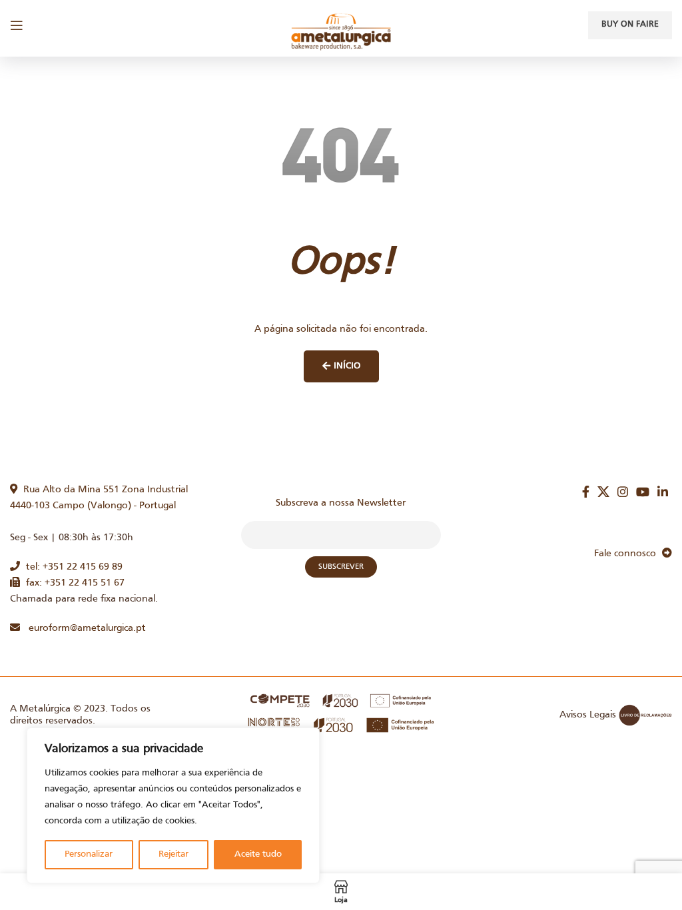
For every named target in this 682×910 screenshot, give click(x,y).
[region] (173, 805)
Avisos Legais (587, 714)
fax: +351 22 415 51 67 (72, 583)
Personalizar (89, 854)
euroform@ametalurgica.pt (83, 628)
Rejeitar (173, 854)
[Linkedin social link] (662, 492)
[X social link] (603, 492)
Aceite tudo (258, 854)
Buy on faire (630, 25)
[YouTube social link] (642, 492)
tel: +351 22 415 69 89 (71, 567)
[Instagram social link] (622, 492)
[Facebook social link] (585, 492)
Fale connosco (628, 553)
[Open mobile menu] (16, 25)
